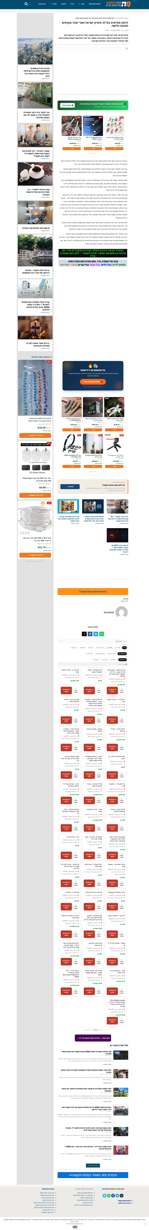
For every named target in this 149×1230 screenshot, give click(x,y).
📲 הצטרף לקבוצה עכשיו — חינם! (74, 628)
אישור (75, 1227)
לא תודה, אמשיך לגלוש (74, 633)
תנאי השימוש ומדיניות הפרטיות (74, 1224)
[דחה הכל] (145, 1223)
